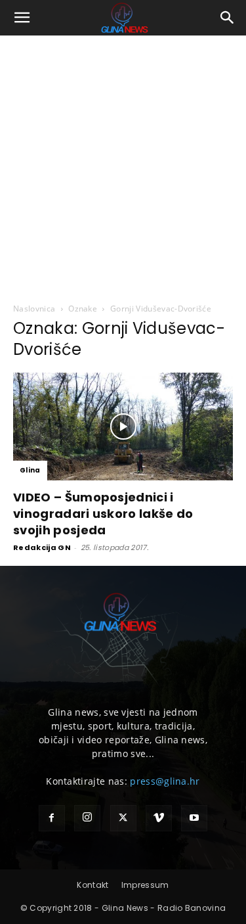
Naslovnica (34, 308)
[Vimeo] (159, 818)
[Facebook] (52, 818)
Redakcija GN (42, 547)
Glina (30, 470)
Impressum (145, 884)
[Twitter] (123, 818)
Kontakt (92, 884)
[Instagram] (87, 818)
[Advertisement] (123, 165)
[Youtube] (194, 818)
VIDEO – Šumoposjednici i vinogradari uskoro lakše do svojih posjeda (103, 513)
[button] (22, 17)
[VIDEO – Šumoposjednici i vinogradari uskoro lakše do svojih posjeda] (123, 426)
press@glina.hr (164, 781)
